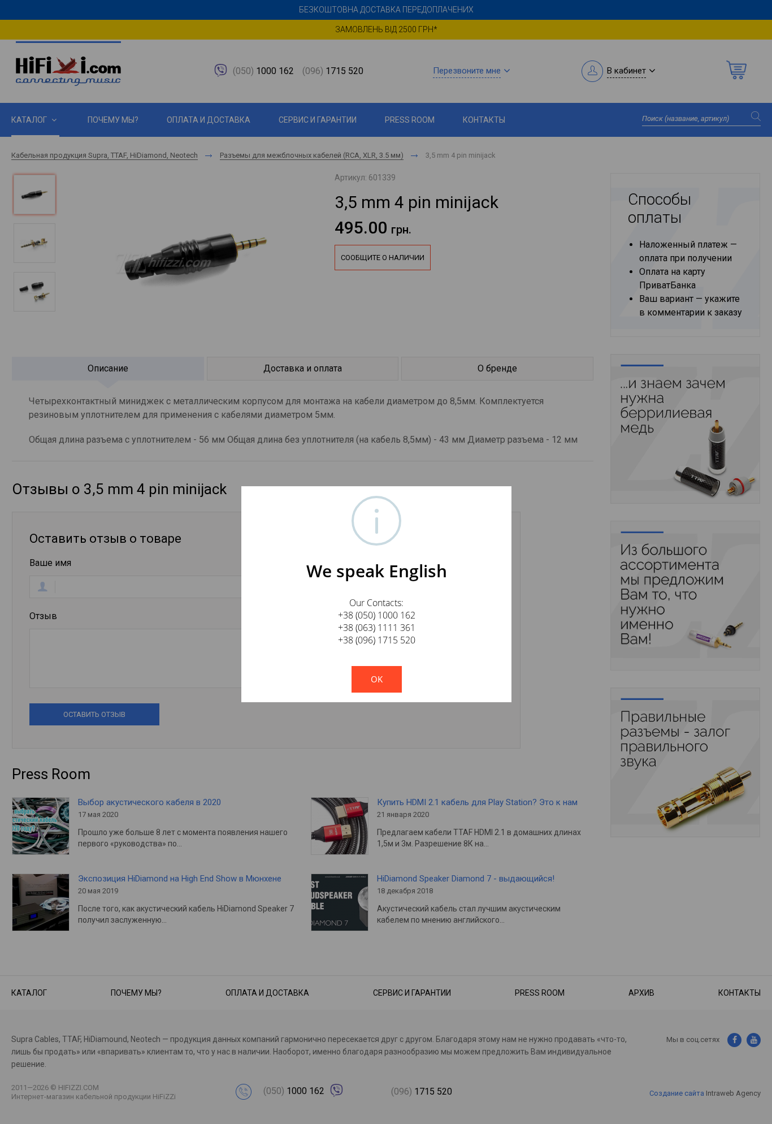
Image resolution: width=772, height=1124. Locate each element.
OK (377, 679)
